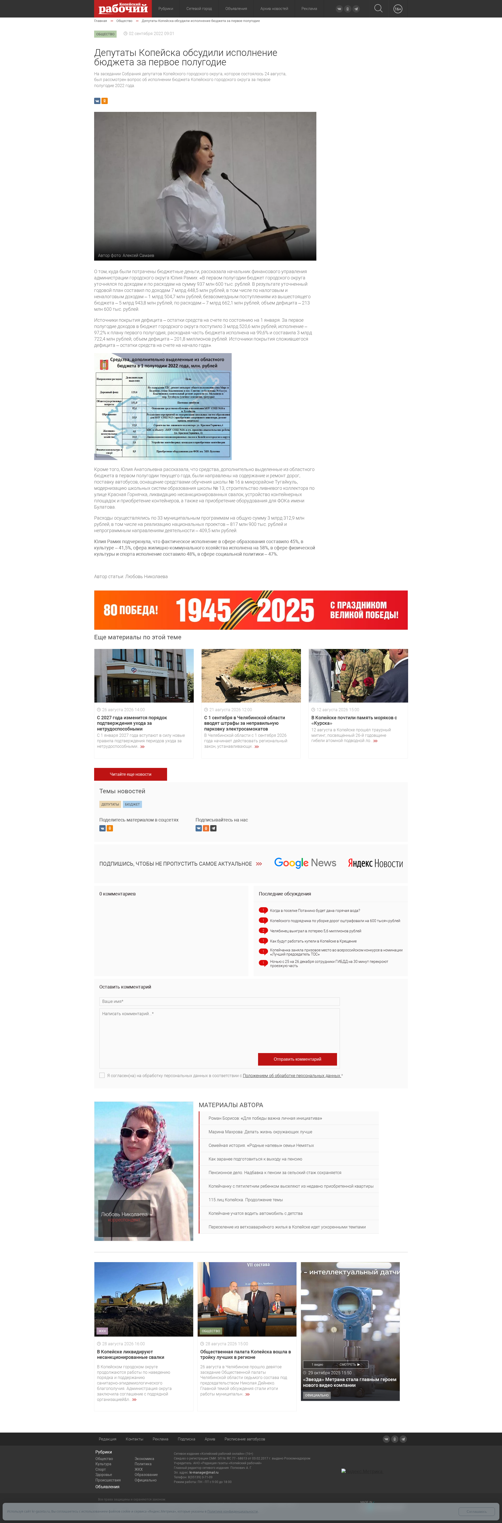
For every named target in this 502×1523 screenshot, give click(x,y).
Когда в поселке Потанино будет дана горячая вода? (315, 911)
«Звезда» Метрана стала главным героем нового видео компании (350, 1382)
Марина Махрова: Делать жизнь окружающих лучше (260, 1131)
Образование (146, 1475)
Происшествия (108, 1480)
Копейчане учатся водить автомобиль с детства (256, 1213)
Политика (143, 1464)
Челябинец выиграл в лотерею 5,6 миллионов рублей (315, 931)
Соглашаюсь (477, 1512)
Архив (210, 1439)
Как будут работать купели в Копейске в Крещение (313, 941)
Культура (103, 1464)
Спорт (100, 1469)
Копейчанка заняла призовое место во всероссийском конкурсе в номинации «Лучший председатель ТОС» (336, 952)
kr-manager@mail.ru (204, 1472)
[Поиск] (378, 8)
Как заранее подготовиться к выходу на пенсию (255, 1159)
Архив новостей (274, 8)
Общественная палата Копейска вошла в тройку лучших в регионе (245, 1354)
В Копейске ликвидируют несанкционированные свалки (130, 1354)
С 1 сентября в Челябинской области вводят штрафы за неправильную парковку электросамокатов (244, 723)
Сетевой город (199, 8)
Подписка (186, 1439)
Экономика (144, 1459)
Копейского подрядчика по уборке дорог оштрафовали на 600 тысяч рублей (335, 921)
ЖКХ (139, 1469)
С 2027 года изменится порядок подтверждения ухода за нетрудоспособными (132, 723)
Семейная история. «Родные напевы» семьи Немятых (261, 1145)
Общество (104, 1459)
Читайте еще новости (130, 774)
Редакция (107, 1439)
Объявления (236, 8)
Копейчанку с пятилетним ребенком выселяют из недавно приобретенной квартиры (291, 1186)
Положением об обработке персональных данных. (292, 1075)
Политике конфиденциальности (232, 1511)
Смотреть (348, 1364)
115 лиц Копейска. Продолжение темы (246, 1199)
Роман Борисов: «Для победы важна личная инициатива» (265, 1118)
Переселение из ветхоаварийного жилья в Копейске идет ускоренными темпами (287, 1227)
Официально (146, 1480)
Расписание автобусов (245, 1439)
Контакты (134, 1439)
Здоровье (103, 1475)
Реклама (309, 8)
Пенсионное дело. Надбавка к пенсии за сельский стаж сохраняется (275, 1172)
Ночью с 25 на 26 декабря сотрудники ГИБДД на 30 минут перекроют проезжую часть (329, 963)
